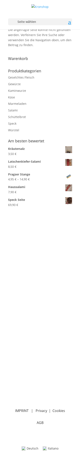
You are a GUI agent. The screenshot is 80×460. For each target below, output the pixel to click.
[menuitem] (30, 448)
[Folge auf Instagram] (20, 391)
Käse (11, 97)
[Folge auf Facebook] (11, 391)
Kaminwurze (17, 91)
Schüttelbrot (17, 117)
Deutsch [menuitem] (32, 448)
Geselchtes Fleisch (21, 77)
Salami (13, 110)
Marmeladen (17, 104)
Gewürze (14, 84)
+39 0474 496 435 (22, 362)
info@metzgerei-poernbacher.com (35, 365)
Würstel (13, 130)
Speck (12, 123)
